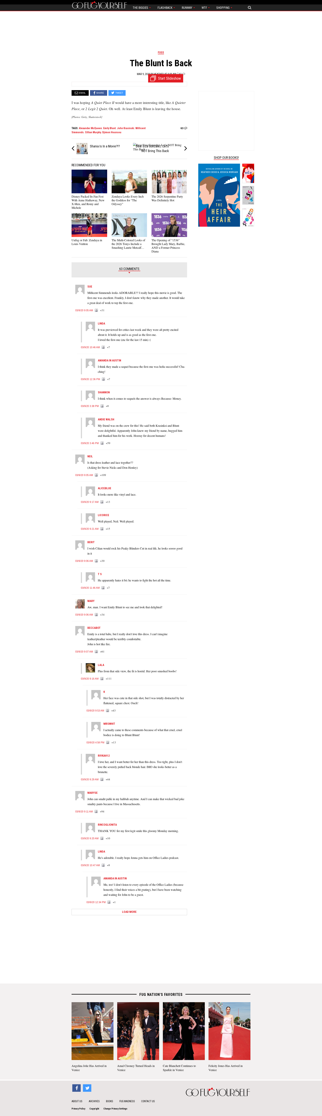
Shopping (223, 8)
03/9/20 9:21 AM (90, 528)
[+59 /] (102, 443)
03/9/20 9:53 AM (95, 710)
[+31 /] (96, 310)
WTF (205, 8)
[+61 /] (96, 651)
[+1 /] (109, 902)
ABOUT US (77, 1101)
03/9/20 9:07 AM (84, 651)
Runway (187, 8)
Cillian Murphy (93, 132)
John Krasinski (125, 128)
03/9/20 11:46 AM (90, 587)
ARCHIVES (94, 1101)
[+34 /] (96, 615)
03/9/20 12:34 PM (96, 902)
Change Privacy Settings (115, 1108)
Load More (129, 912)
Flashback (165, 8)
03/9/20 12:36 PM (90, 379)
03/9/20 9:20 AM (90, 838)
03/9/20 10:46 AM (90, 347)
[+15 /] (102, 529)
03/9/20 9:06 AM (84, 561)
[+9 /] (103, 865)
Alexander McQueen (90, 128)
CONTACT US (148, 1101)
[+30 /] (96, 561)
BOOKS (109, 1101)
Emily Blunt (109, 128)
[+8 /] (102, 406)
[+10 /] (102, 838)
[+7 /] (103, 347)
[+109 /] (96, 475)
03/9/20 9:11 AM (84, 811)
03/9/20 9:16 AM (90, 678)
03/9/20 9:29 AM (90, 779)
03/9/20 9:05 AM (84, 310)
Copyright (94, 1108)
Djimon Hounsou (111, 132)
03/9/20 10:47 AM (90, 865)
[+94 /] (96, 811)
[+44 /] (102, 779)
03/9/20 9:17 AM (90, 502)
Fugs (161, 52)
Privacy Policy (78, 1108)
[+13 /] (102, 502)
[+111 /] (102, 679)
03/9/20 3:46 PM (90, 443)
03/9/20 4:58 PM (95, 742)
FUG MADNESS (127, 1101)
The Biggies (141, 8)
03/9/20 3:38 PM (90, 406)
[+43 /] (107, 710)
